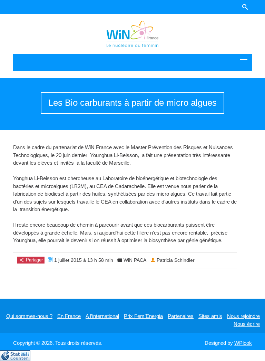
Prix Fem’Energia (143, 316)
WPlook (243, 343)
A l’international (102, 316)
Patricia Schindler (176, 260)
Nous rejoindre (243, 316)
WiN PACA (135, 260)
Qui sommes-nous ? (29, 316)
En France (69, 316)
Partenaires (181, 316)
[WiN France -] (132, 34)
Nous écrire (247, 324)
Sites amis (210, 316)
